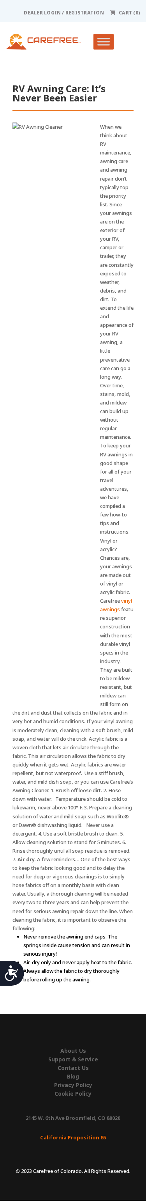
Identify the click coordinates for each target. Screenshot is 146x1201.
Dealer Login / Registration (64, 12)
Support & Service (73, 1059)
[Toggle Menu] (103, 41)
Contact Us (73, 1068)
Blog (73, 1076)
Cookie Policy (73, 1093)
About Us (73, 1051)
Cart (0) (129, 12)
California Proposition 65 (73, 1137)
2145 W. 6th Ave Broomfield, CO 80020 (73, 1117)
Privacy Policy (73, 1085)
